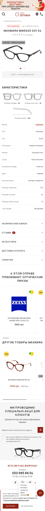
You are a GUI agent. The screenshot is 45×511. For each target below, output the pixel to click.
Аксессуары (9, 241)
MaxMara (39, 124)
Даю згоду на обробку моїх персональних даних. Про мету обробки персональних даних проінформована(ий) (23, 439)
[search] (3, 14)
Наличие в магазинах (14, 223)
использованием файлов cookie (16, 500)
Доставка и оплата (13, 250)
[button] (40, 493)
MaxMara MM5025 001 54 (12, 21)
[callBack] (41, 14)
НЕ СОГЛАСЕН (27, 506)
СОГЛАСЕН (10, 506)
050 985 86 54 (22, 473)
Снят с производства (22, 74)
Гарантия (7, 260)
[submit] (40, 430)
